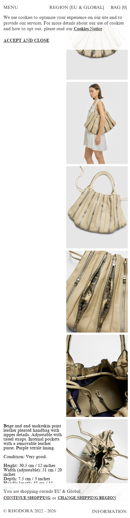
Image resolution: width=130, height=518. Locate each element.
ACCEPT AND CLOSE (26, 40)
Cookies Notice (88, 28)
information (109, 511)
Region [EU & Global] (76, 7)
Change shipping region (87, 498)
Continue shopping (26, 498)
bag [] (118, 7)
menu (10, 7)
